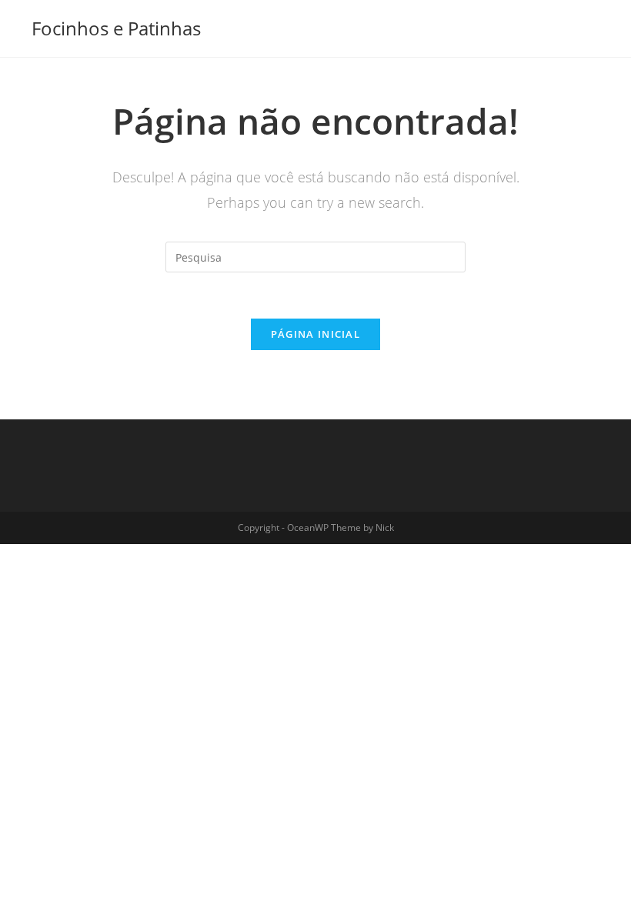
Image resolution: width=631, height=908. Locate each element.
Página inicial (315, 334)
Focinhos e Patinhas (116, 28)
